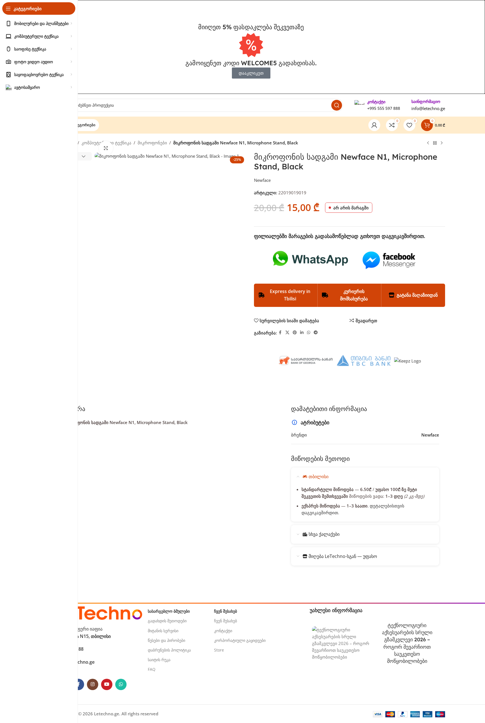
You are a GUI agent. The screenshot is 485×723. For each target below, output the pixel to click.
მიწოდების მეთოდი (320, 459)
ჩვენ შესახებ (225, 620)
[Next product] (441, 143)
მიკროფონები (152, 143)
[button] (83, 156)
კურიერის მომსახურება (354, 295)
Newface (262, 180)
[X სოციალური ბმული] (287, 332)
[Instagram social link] (92, 684)
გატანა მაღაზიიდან (417, 295)
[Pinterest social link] (294, 332)
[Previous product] (428, 143)
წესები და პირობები (166, 640)
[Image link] (99, 613)
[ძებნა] (336, 105)
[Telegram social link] (315, 332)
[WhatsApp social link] (308, 332)
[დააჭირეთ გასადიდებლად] (106, 148)
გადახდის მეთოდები (167, 620)
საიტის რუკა (159, 659)
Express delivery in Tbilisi (290, 295)
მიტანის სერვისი (163, 630)
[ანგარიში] (374, 125)
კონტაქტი (223, 630)
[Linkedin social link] (301, 332)
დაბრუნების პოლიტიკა (169, 650)
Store (219, 650)
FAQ (151, 669)
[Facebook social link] (280, 332)
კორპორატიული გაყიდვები (240, 640)
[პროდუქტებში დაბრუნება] (434, 143)
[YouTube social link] (106, 684)
